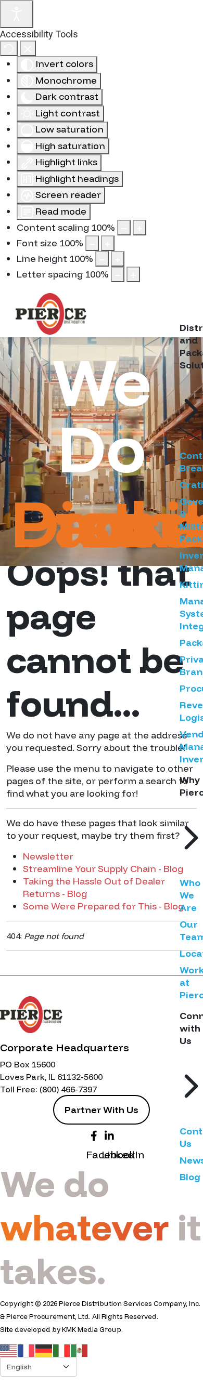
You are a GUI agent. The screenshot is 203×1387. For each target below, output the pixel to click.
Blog (190, 1177)
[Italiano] (62, 1350)
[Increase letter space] (133, 274)
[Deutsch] (44, 1350)
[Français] (26, 1350)
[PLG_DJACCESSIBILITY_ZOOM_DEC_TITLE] (124, 227)
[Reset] (9, 48)
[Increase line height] (117, 259)
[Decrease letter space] (117, 274)
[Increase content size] (139, 227)
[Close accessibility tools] (28, 48)
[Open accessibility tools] (16, 14)
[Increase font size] (108, 243)
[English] (9, 1350)
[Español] (79, 1350)
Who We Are (190, 895)
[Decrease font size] (92, 243)
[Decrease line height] (102, 259)
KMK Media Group (91, 1329)
